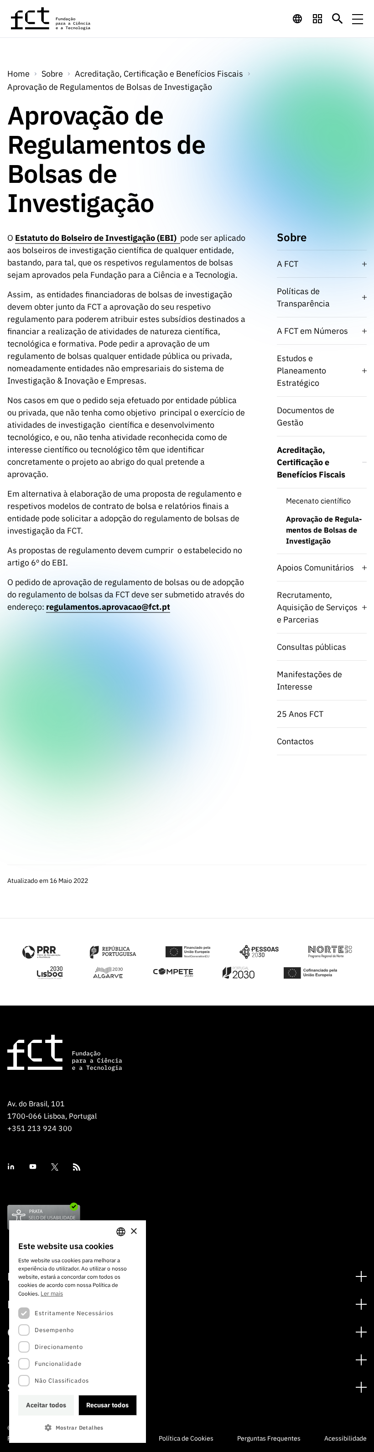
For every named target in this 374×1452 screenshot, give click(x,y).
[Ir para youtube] (33, 1166)
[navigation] (297, 19)
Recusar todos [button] (107, 1405)
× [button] (133, 1231)
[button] (77, 1427)
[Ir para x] (55, 1167)
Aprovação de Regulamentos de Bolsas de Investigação (109, 87)
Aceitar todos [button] (46, 1405)
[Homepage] (51, 18)
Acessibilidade (345, 1438)
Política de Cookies (186, 1438)
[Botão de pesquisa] (337, 19)
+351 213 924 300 (39, 1128)
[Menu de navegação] (358, 19)
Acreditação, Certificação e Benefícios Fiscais (159, 73)
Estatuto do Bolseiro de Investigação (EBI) (97, 238)
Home (18, 73)
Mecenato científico (318, 500)
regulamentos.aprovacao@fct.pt (108, 607)
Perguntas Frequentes (269, 1438)
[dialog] (77, 1331)
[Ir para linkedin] (11, 1166)
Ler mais (52, 1293)
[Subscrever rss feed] (77, 1167)
